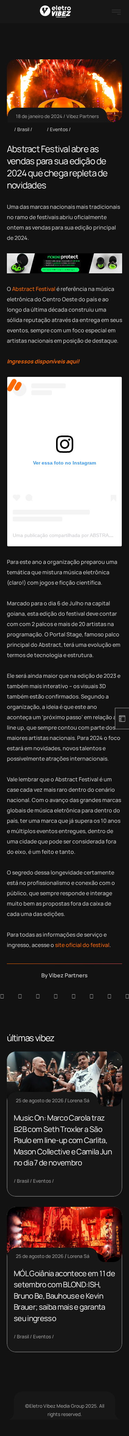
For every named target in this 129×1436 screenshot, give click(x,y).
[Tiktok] (91, 996)
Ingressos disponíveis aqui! (43, 361)
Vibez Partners (82, 116)
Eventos (59, 129)
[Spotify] (20, 996)
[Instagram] (74, 996)
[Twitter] (109, 996)
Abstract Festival (33, 289)
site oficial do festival (82, 945)
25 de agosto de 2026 (40, 1100)
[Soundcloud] (2, 996)
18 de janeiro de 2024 (39, 116)
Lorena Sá (78, 1100)
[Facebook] (38, 996)
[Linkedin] (56, 996)
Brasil (23, 129)
